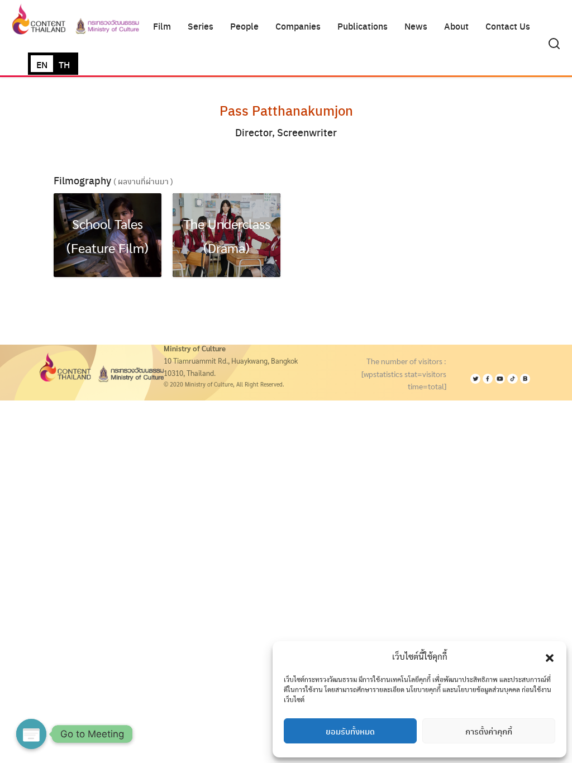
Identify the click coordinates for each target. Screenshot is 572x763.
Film (162, 26)
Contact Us (507, 26)
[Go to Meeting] (31, 734)
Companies (298, 26)
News (415, 26)
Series (200, 26)
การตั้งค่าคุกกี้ (488, 731)
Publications (362, 26)
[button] (549, 656)
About (456, 26)
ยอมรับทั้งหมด (350, 731)
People (244, 26)
